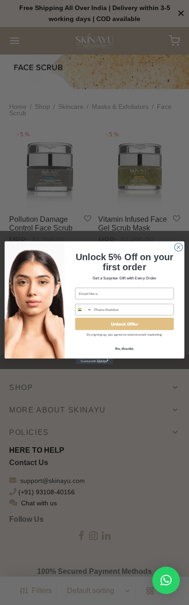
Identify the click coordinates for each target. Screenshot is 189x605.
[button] (166, 580)
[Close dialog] (178, 247)
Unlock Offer (124, 323)
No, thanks (124, 348)
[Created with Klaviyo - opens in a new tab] (94, 361)
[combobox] (83, 309)
